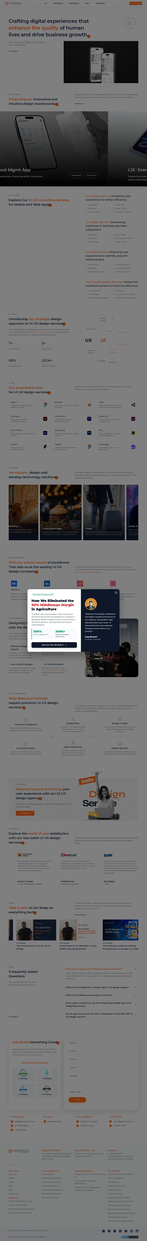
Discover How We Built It (52, 645)
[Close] (116, 592)
